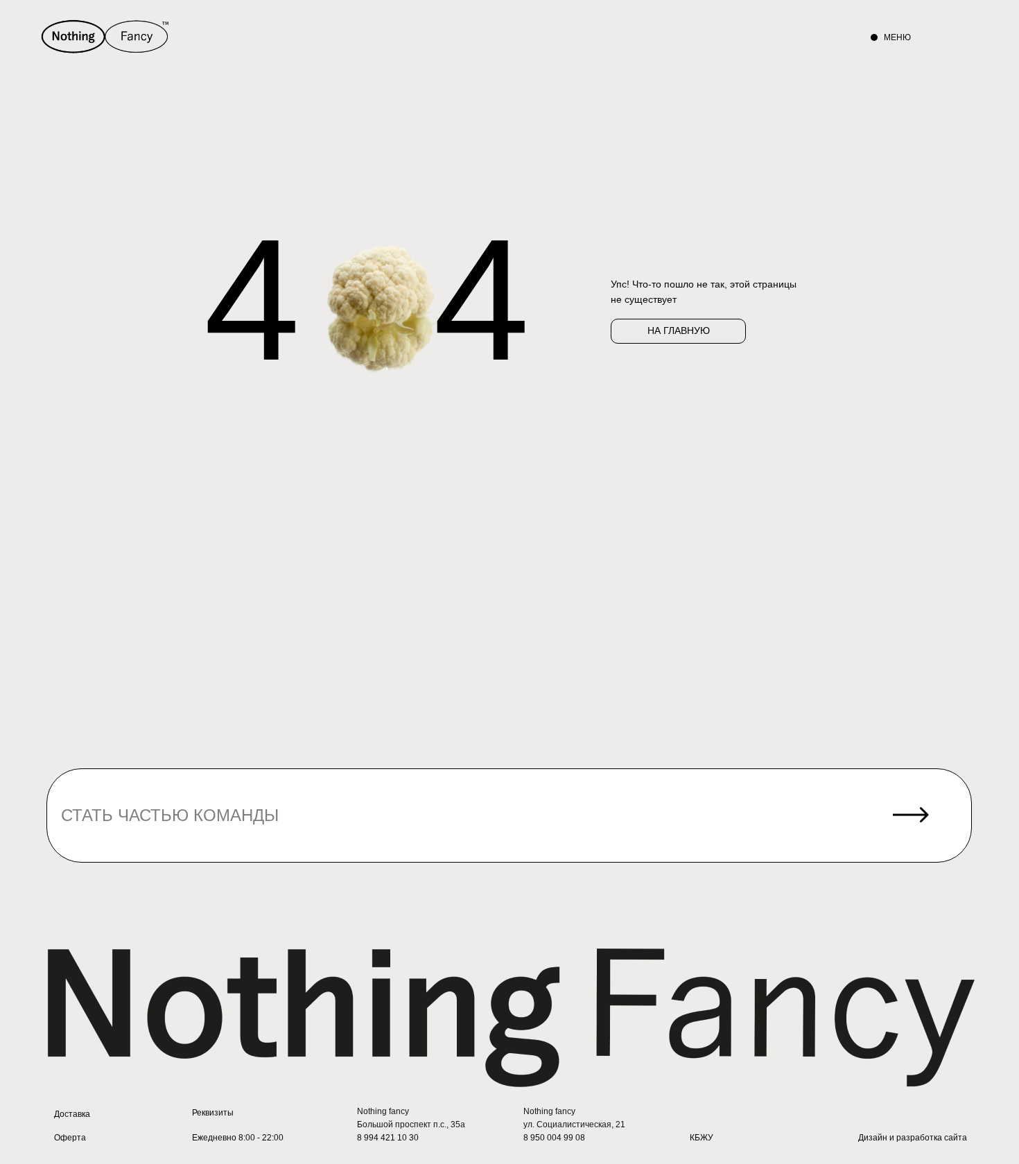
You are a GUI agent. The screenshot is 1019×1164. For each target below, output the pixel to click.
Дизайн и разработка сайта (912, 1138)
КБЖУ (701, 1138)
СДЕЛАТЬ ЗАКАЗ (705, 37)
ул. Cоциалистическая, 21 (574, 1124)
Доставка (72, 1114)
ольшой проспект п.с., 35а (414, 1124)
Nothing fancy (383, 1111)
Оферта (70, 1138)
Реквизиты (213, 1113)
